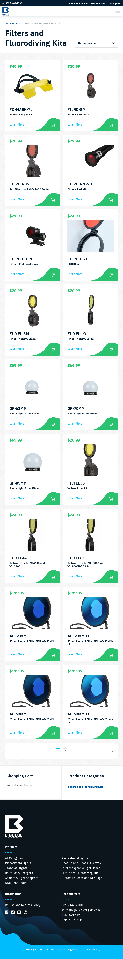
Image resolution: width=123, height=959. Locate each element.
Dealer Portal (98, 3)
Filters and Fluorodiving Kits (85, 786)
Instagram (25, 912)
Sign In (116, 3)
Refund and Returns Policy (22, 905)
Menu (118, 11)
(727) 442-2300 (14, 3)
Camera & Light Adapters (21, 878)
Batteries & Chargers (19, 873)
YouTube (19, 912)
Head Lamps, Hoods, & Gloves (81, 863)
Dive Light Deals (15, 883)
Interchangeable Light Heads (81, 868)
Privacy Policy (93, 949)
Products (14, 23)
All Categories (14, 858)
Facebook (7, 912)
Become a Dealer (78, 3)
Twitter (13, 912)
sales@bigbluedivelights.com (81, 910)
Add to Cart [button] (53, 125)
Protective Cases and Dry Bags (82, 878)
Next (112, 750)
